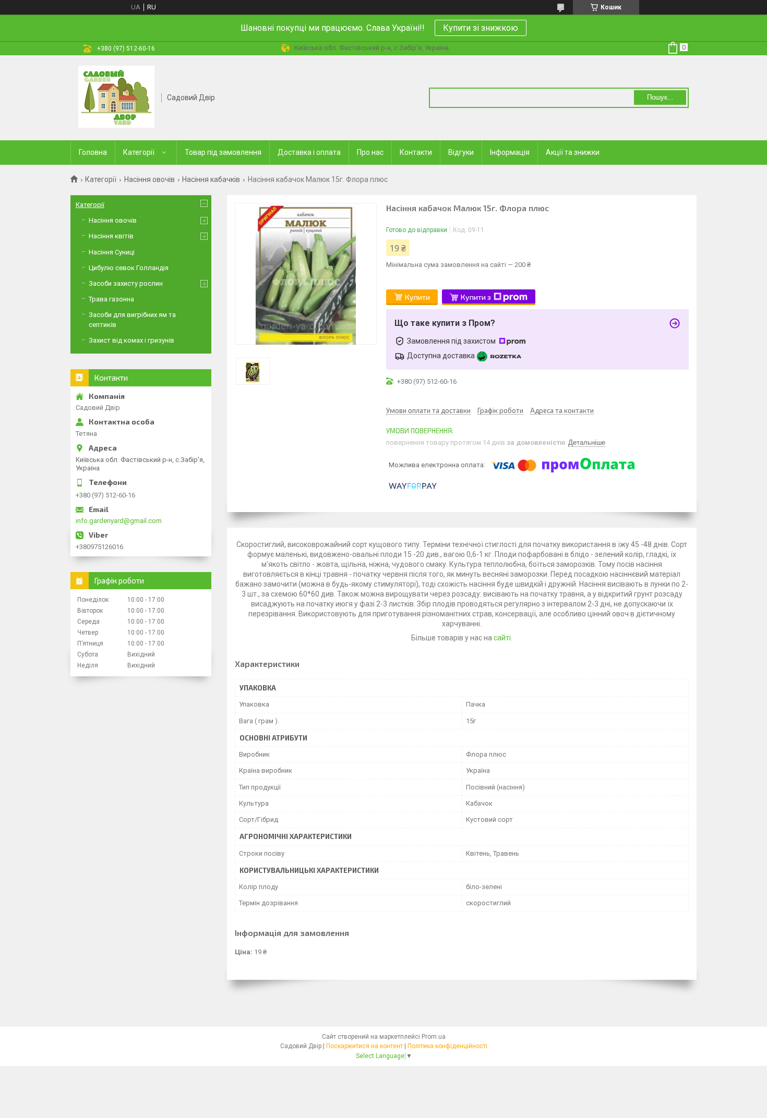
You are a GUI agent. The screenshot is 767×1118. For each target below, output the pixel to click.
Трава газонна (111, 299)
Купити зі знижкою (480, 28)
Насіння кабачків (211, 179)
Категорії (138, 152)
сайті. (503, 638)
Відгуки (461, 152)
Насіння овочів (149, 179)
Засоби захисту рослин (126, 283)
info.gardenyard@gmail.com (119, 521)
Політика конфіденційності (447, 1046)
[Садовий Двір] (116, 97)
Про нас (370, 152)
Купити (417, 297)
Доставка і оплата (309, 152)
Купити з (476, 297)
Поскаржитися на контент (364, 1046)
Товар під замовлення (223, 152)
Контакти (416, 152)
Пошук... (660, 97)
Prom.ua (434, 1036)
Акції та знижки (573, 152)
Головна (93, 152)
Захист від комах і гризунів (131, 340)
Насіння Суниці (112, 252)
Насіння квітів (111, 236)
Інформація (510, 152)
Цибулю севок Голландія (129, 268)
